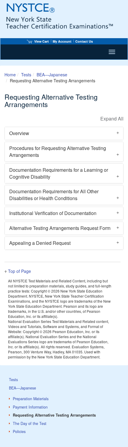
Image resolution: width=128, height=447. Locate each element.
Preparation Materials (31, 398)
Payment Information (30, 407)
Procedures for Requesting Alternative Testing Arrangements (57, 151)
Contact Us (84, 41)
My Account (62, 41)
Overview (19, 133)
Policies (19, 431)
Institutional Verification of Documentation (52, 213)
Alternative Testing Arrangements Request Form (59, 228)
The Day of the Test (29, 423)
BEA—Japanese (52, 75)
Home (10, 75)
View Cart (41, 41)
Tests (26, 75)
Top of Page (19, 271)
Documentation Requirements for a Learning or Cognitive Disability (58, 173)
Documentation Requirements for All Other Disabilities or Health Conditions (54, 195)
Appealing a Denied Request (40, 242)
